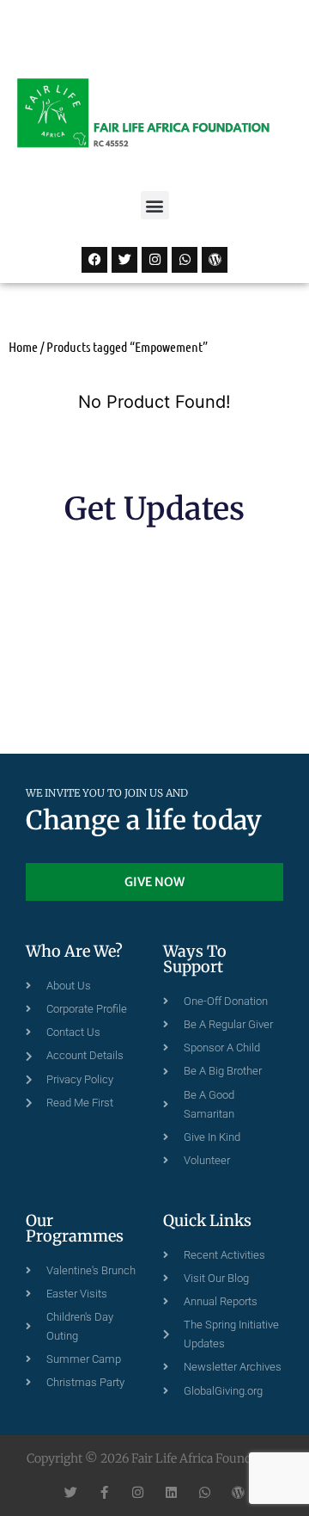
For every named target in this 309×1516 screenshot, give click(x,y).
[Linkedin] (171, 1492)
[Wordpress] (214, 260)
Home (23, 346)
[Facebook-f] (104, 1492)
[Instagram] (154, 260)
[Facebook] (94, 260)
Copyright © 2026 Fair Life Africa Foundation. (154, 1458)
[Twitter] (124, 260)
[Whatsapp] (184, 260)
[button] (155, 205)
